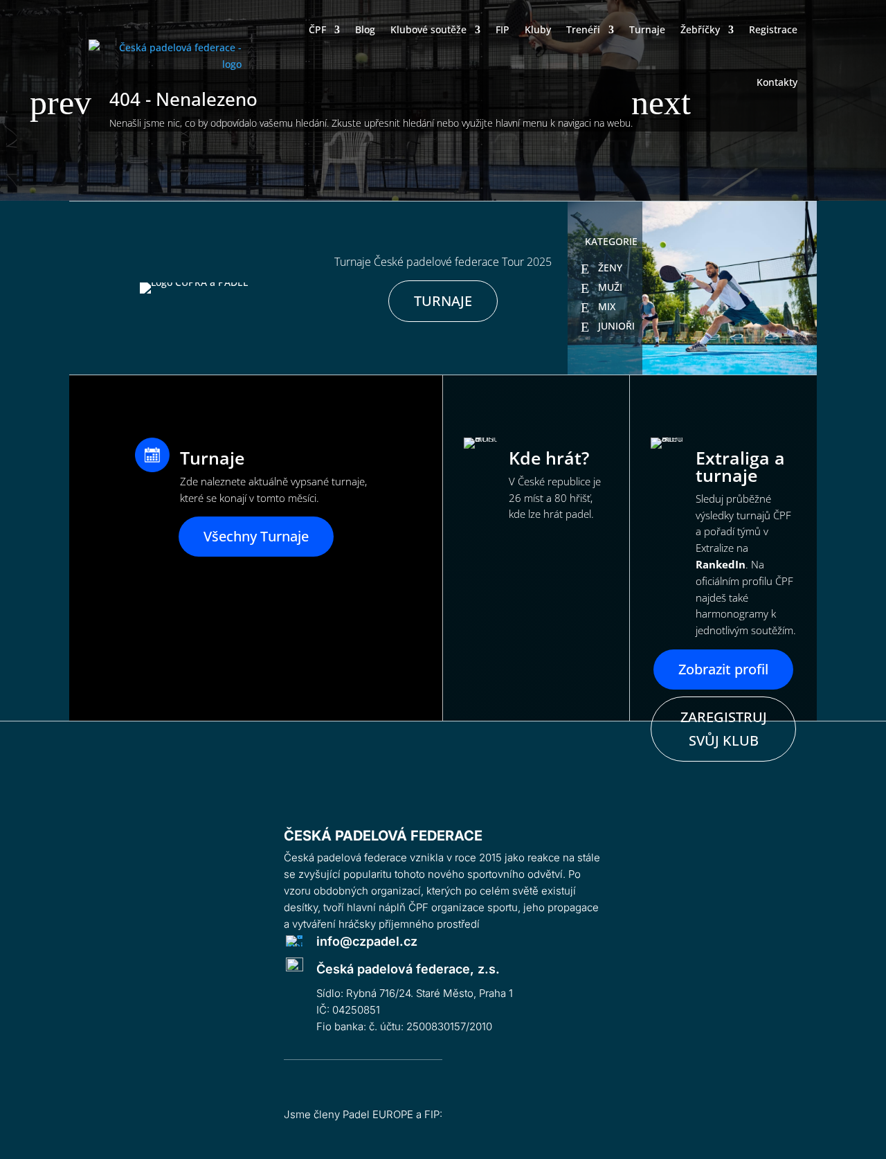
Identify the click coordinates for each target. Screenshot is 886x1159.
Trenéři (583, 29)
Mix (606, 306)
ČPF (317, 29)
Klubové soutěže (428, 29)
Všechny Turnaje (256, 536)
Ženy (610, 267)
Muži (610, 287)
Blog (365, 29)
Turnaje (647, 29)
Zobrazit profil (723, 669)
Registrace (773, 29)
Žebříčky (700, 29)
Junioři (616, 325)
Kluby (538, 29)
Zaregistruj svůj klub (723, 729)
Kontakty (777, 82)
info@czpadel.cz (366, 941)
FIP (502, 29)
